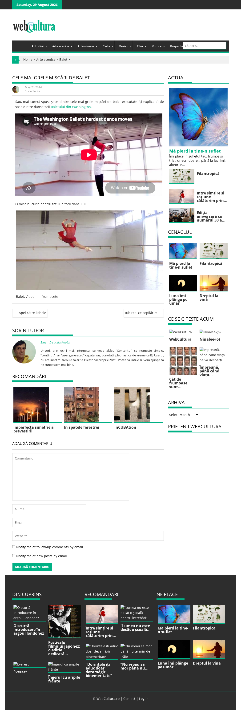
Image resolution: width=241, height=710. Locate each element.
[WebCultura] (21, 44)
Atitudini (38, 46)
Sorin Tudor (32, 91)
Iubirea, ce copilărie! (141, 313)
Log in (144, 698)
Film (140, 46)
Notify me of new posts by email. (42, 556)
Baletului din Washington (71, 107)
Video (30, 296)
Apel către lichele (32, 313)
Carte (106, 46)
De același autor (60, 342)
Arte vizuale (86, 46)
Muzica (156, 46)
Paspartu (176, 46)
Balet (63, 59)
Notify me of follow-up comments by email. (50, 547)
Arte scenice (60, 46)
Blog (43, 342)
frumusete (50, 296)
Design (123, 46)
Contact (129, 698)
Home (27, 59)
